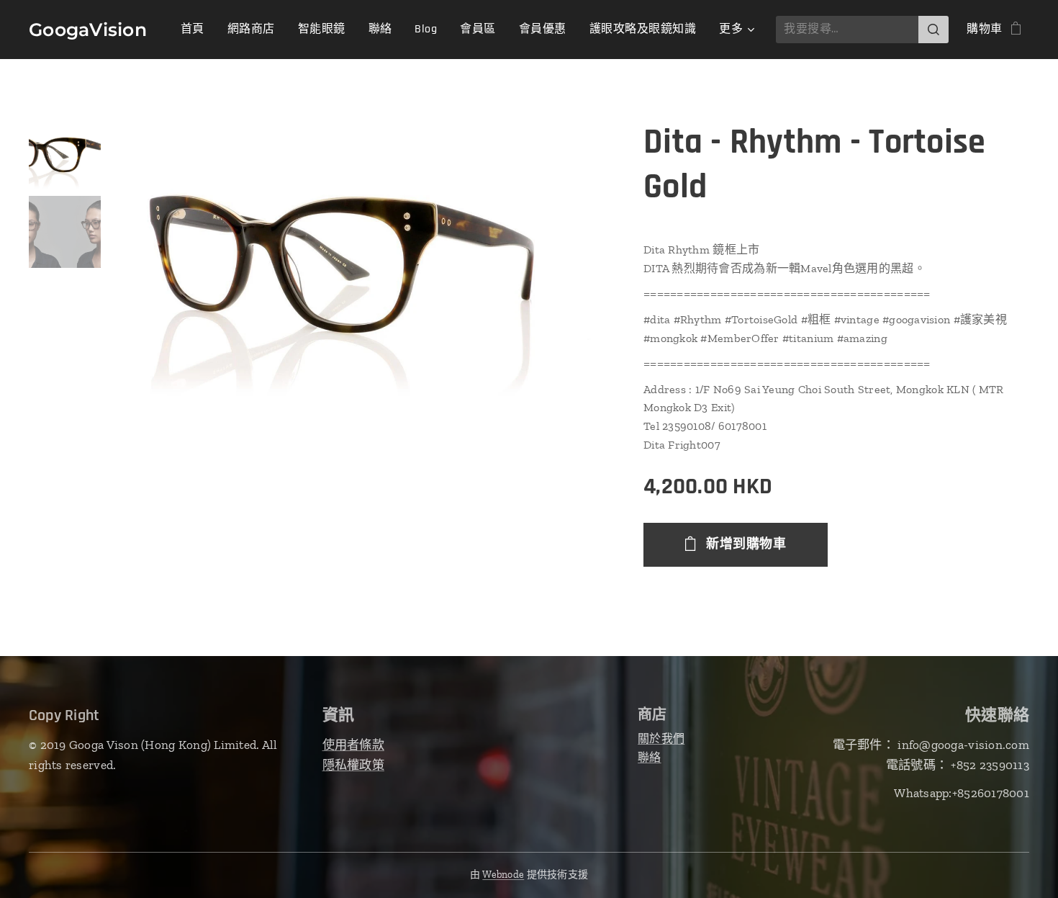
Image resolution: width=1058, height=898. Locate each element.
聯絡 (649, 757)
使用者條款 (353, 744)
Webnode (503, 874)
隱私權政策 (353, 765)
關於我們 (661, 738)
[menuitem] (196, 30)
